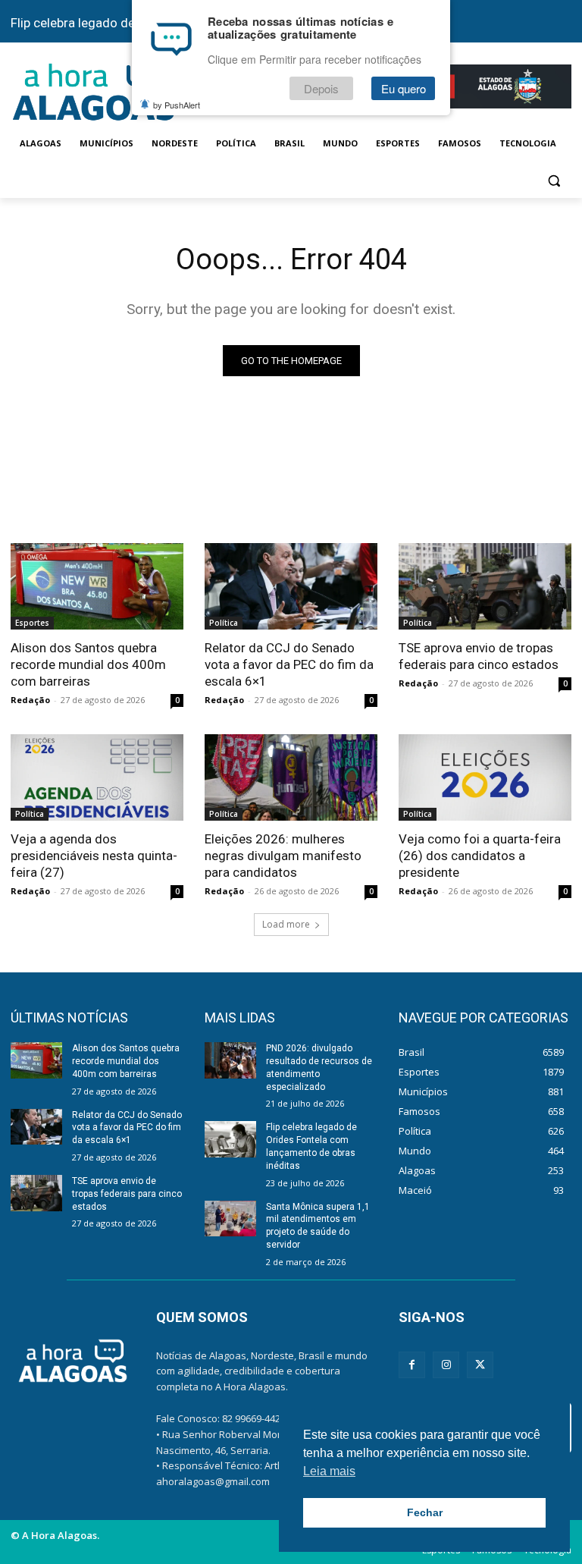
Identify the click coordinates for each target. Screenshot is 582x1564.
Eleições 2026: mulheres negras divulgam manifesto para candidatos (283, 855)
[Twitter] (480, 1365)
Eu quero (403, 88)
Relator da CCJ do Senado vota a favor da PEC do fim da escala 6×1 (289, 664)
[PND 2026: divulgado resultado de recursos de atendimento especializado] (230, 1060)
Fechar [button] (425, 1512)
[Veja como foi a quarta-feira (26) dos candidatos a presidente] (485, 777)
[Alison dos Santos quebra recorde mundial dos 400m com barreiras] (97, 586)
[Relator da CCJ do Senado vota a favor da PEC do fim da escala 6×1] (291, 586)
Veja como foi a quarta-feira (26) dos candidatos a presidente (480, 855)
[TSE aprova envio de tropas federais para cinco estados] (485, 586)
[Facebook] (412, 1365)
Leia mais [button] (329, 1471)
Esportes (32, 622)
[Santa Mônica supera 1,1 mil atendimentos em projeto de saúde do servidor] (230, 1219)
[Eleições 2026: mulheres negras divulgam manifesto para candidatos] (291, 777)
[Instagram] (446, 1365)
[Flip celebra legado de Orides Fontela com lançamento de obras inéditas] (230, 1139)
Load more (286, 924)
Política (223, 622)
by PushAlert (176, 105)
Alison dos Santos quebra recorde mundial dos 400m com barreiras (88, 664)
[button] (553, 180)
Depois (321, 88)
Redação (30, 699)
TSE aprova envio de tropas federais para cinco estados (479, 656)
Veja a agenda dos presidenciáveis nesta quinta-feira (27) (94, 855)
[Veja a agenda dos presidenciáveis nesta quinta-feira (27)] (97, 777)
